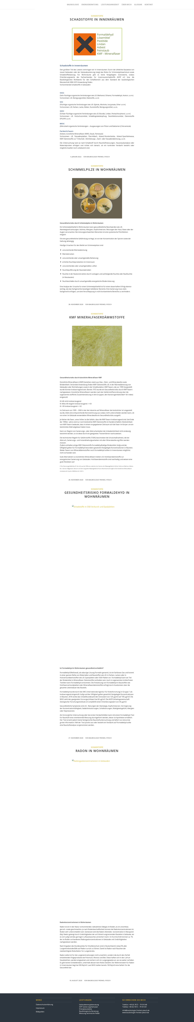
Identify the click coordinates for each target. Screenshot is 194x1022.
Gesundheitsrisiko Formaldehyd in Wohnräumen (97, 494)
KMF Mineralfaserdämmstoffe (97, 317)
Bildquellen (40, 1012)
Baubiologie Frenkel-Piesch (98, 157)
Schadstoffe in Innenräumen (97, 19)
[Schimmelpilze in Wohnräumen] (97, 198)
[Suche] (156, 4)
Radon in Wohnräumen (97, 751)
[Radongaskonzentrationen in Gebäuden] (97, 835)
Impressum (40, 1008)
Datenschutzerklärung (44, 1004)
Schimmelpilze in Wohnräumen (97, 169)
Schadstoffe (97, 16)
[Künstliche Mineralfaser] (97, 346)
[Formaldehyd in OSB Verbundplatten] (97, 581)
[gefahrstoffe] (97, 44)
